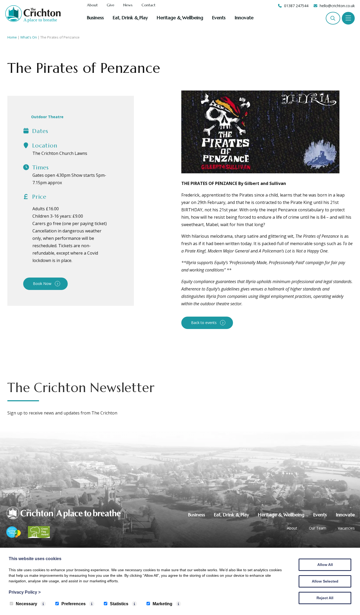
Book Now (42, 283)
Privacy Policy (25, 592)
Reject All (325, 598)
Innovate (244, 18)
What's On (28, 37)
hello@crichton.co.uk (337, 5)
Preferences (73, 604)
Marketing (162, 604)
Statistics (119, 604)
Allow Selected (325, 581)
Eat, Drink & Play (130, 18)
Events (219, 18)
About (92, 5)
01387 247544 (296, 5)
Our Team (317, 528)
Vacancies (346, 528)
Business (95, 18)
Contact (148, 5)
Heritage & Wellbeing (180, 18)
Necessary (26, 604)
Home (12, 37)
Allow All (325, 564)
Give (110, 5)
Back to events (204, 322)
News (128, 5)
